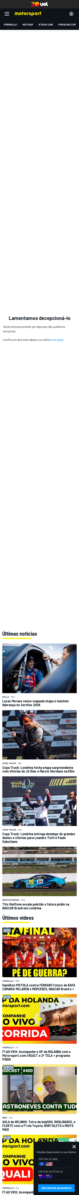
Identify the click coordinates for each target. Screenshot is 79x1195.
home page (56, 339)
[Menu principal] (7, 14)
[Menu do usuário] (71, 14)
